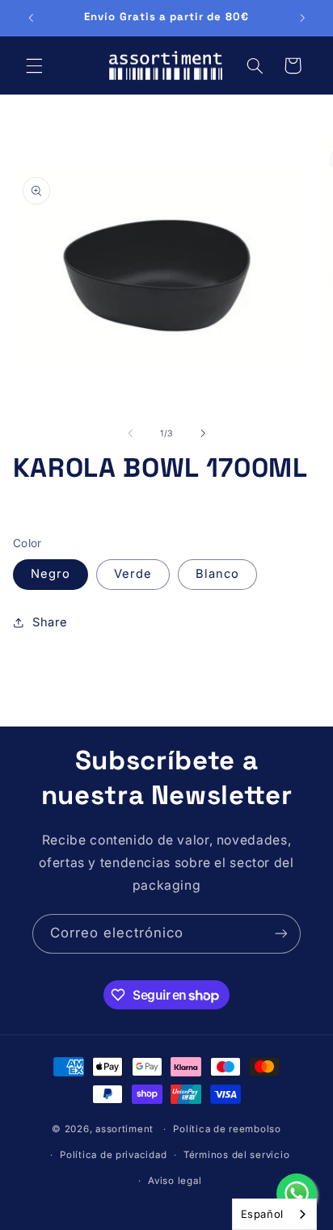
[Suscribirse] (281, 934)
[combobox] (274, 1214)
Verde (133, 574)
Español (262, 1213)
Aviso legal (174, 1180)
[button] (34, 65)
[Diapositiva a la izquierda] (130, 433)
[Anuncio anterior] (30, 18)
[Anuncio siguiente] (302, 18)
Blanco (217, 574)
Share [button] (50, 622)
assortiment (124, 1129)
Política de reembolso (226, 1129)
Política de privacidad (113, 1154)
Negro (50, 574)
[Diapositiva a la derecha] (203, 433)
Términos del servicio (236, 1154)
